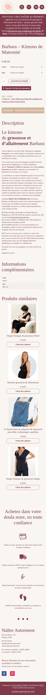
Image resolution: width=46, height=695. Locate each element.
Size (3, 73)
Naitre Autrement (8, 7)
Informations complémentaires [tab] (29, 110)
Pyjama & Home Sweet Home (13, 102)
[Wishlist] (29, 7)
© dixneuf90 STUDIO (20, 685)
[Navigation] (42, 7)
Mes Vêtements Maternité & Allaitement (27, 99)
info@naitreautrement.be (19, 217)
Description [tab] (8, 110)
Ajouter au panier (19, 81)
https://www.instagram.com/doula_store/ (12, 673)
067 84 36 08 (7, 641)
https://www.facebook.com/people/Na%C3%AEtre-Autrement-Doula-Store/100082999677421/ (4, 673)
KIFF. (42, 685)
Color (4, 67)
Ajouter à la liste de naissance (17, 88)
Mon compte (21, 7)
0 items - (36, 7)
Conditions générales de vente (23, 691)
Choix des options (23, 344)
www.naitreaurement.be (10, 646)
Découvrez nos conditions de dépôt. (24, 30)
